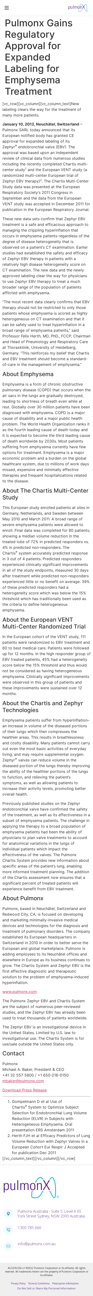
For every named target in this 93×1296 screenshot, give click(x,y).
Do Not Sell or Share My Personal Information (46, 1288)
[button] (7, 7)
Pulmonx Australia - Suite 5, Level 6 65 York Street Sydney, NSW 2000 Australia (51, 1214)
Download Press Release (24, 1090)
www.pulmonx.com (19, 991)
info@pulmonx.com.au (37, 1243)
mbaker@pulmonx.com (23, 1080)
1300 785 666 (29, 1227)
